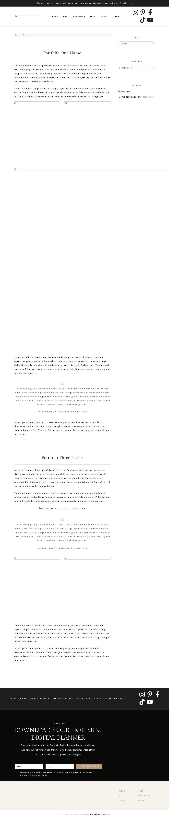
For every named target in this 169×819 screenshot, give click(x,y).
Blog (65, 17)
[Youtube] (150, 20)
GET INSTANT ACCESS (89, 766)
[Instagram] (135, 12)
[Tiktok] (143, 20)
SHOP (122, 800)
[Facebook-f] (150, 12)
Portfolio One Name (62, 53)
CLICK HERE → (126, 3)
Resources (79, 17)
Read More (148, 96)
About (103, 17)
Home (55, 17)
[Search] (152, 44)
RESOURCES (144, 796)
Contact (116, 17)
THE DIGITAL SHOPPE (79, 814)
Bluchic (107, 814)
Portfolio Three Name (62, 457)
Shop (92, 17)
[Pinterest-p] (143, 12)
